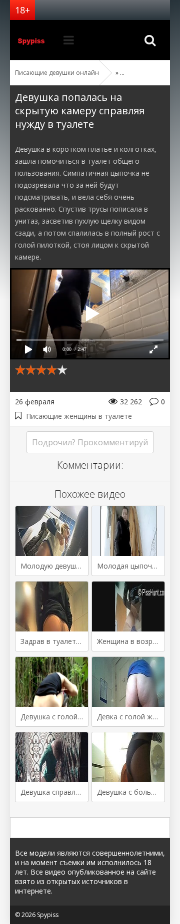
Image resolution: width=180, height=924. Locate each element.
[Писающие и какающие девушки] (35, 40)
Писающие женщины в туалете (79, 416)
